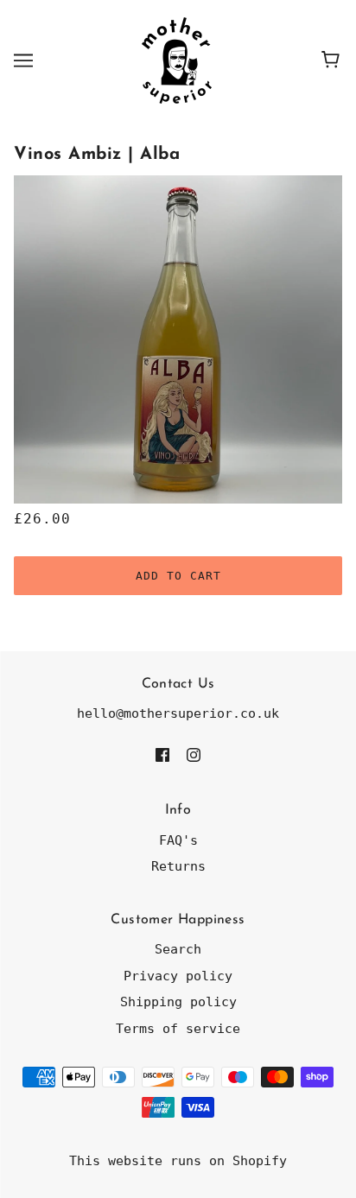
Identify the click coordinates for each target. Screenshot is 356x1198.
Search (178, 949)
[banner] (177, 59)
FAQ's (178, 840)
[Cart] (333, 60)
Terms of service (178, 1028)
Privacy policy (178, 976)
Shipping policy (178, 1002)
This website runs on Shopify (178, 1161)
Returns (178, 866)
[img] (162, 754)
